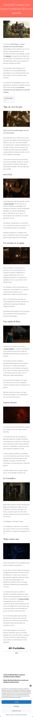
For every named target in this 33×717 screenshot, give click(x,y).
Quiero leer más (16, 710)
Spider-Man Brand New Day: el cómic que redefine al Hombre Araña (15, 681)
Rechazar (16, 706)
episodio (8, 56)
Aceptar (16, 702)
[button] (30, 686)
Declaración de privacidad (21, 714)
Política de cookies (10, 714)
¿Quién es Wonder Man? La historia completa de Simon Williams (14, 675)
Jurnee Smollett (9, 204)
